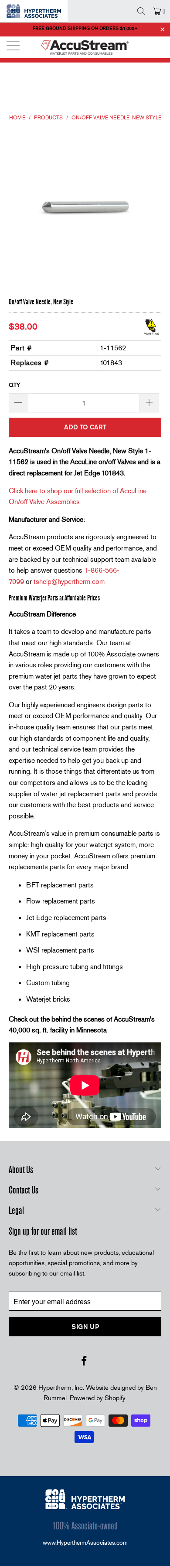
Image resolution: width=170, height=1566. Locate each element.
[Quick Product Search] (141, 11)
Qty (14, 385)
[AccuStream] (85, 47)
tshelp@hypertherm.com (69, 581)
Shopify (115, 1398)
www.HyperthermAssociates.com (85, 1542)
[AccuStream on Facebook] (84, 1361)
